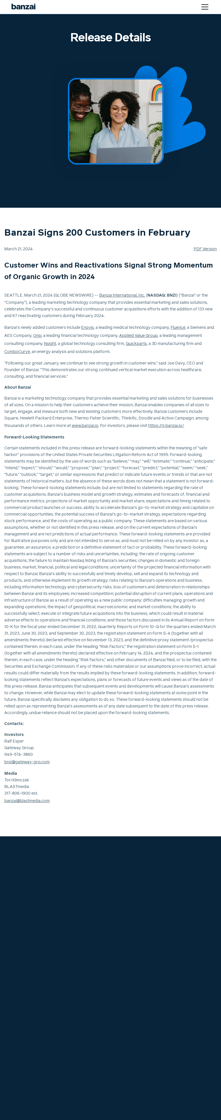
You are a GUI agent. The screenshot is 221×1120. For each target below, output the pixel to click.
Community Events (131, 983)
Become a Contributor (134, 990)
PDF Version (205, 249)
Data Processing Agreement (34, 1036)
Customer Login (134, 853)
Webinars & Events (131, 956)
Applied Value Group (138, 336)
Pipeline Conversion (26, 942)
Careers (121, 904)
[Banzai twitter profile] (128, 869)
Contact (121, 911)
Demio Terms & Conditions (32, 1001)
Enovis (87, 328)
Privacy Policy (21, 1008)
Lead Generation (23, 935)
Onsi (37, 336)
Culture (120, 897)
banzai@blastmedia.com (27, 801)
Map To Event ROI (24, 928)
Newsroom (123, 918)
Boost (13, 904)
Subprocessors (22, 1022)
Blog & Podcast (128, 963)
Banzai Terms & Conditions (32, 994)
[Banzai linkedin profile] (139, 869)
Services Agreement (26, 1029)
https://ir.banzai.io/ (166, 426)
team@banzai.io (22, 862)
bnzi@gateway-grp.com (27, 762)
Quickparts (136, 344)
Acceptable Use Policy (28, 1015)
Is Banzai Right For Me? (29, 956)
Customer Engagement (29, 949)
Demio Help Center (131, 925)
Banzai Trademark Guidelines (34, 1043)
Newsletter (123, 976)
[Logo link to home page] (23, 7)
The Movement (127, 949)
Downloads (124, 970)
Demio (13, 897)
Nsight (50, 344)
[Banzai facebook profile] (117, 869)
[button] (203, 7)
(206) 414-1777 (21, 868)
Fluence (178, 328)
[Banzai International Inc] (21, 853)
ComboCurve (17, 352)
